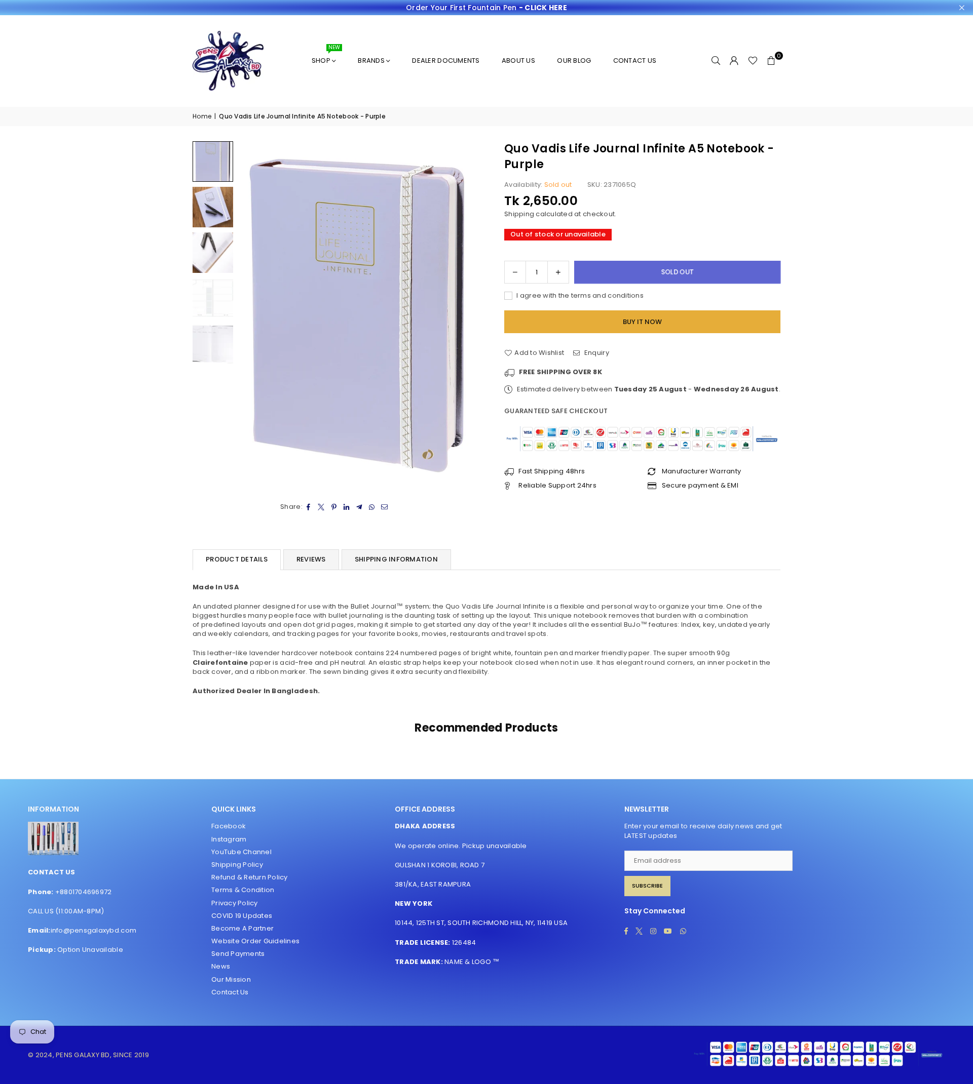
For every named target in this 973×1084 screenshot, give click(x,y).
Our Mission (231, 979)
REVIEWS (311, 559)
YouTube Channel (241, 852)
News (220, 966)
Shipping (519, 214)
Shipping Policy (237, 864)
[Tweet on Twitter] (321, 506)
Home (202, 116)
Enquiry (596, 352)
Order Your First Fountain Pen (486, 8)
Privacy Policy (234, 903)
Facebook (228, 826)
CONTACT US (635, 60)
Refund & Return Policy (249, 877)
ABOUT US (518, 60)
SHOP (326, 56)
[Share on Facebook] (309, 506)
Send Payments (238, 953)
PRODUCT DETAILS (237, 559)
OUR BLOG (574, 60)
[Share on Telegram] (359, 506)
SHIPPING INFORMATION (396, 559)
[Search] (716, 61)
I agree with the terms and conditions (579, 295)
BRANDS (371, 60)
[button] (771, 61)
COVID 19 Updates (241, 915)
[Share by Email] (385, 506)
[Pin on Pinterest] (334, 506)
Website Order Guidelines (255, 941)
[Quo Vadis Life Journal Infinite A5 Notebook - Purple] (213, 161)
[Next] (465, 316)
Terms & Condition (242, 890)
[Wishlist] (752, 61)
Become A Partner (242, 928)
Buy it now (642, 322)
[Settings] (734, 61)
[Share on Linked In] (347, 506)
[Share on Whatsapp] (372, 506)
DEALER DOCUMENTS (445, 60)
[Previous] (252, 316)
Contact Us (230, 992)
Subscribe (647, 885)
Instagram (228, 839)
